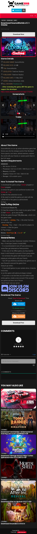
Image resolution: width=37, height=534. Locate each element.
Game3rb (22, 530)
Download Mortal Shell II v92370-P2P (15, 479)
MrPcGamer (21, 532)
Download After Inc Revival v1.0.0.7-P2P (16, 501)
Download (21, 304)
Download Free (18, 323)
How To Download (19, 298)
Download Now (18, 34)
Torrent (23, 185)
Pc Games (4, 407)
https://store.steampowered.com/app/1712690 (17, 92)
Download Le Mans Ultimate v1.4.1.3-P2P (16, 410)
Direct (3, 187)
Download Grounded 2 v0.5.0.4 (13, 524)
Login (34, 354)
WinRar (3, 192)
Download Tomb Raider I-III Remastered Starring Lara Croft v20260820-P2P (17, 433)
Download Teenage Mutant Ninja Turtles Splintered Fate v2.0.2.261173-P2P (17, 457)
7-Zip (9, 192)
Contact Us (18, 10)
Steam (8, 213)
